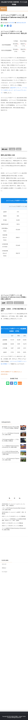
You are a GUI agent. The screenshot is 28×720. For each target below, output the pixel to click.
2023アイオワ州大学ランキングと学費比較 (12, 523)
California (18, 22)
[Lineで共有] (2, 26)
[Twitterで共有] (4, 26)
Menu (4, 8)
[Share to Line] (7, 383)
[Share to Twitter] (15, 383)
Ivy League (4, 571)
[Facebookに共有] (7, 26)
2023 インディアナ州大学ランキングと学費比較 (13, 516)
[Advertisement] (14, 130)
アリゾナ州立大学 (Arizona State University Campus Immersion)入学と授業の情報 (10, 453)
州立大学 (23, 22)
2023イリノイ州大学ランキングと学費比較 (12, 525)
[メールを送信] (10, 26)
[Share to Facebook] (11, 383)
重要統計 (4, 568)
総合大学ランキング (16, 87)
